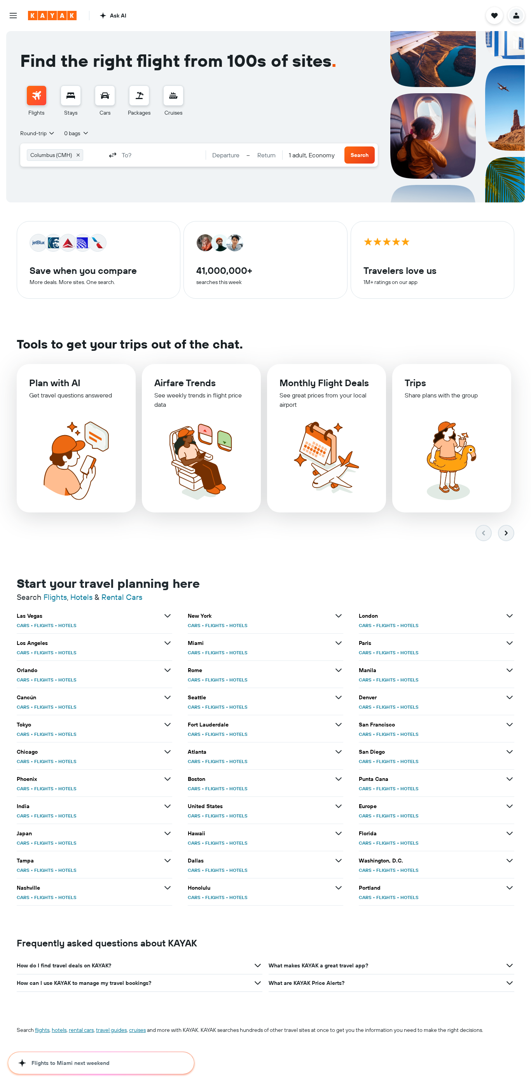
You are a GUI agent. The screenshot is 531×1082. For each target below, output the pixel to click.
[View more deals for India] (167, 806)
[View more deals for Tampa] (167, 860)
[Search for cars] (105, 95)
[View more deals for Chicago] (167, 751)
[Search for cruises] (173, 95)
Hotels (81, 597)
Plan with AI (54, 383)
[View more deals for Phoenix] (167, 779)
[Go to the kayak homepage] (52, 15)
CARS (23, 625)
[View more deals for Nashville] (167, 887)
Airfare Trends (185, 383)
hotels (59, 1029)
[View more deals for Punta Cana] (509, 779)
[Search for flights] (36, 95)
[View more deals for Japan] (167, 833)
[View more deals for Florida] (509, 833)
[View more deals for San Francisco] (509, 724)
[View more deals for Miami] (338, 643)
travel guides (111, 1029)
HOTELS (67, 625)
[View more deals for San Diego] (509, 751)
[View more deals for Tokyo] (167, 724)
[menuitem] (36, 101)
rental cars (81, 1029)
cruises (137, 1029)
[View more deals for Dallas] (338, 860)
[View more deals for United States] (338, 806)
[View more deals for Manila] (509, 670)
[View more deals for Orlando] (167, 670)
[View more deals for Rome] (338, 670)
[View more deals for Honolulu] (338, 887)
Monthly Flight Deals (324, 383)
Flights (55, 597)
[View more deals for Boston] (338, 779)
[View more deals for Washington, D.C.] (509, 860)
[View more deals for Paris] (509, 643)
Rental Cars (121, 597)
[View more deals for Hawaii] (338, 833)
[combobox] (37, 133)
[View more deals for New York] (338, 615)
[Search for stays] (71, 95)
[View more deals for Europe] (509, 806)
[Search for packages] (139, 95)
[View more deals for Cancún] (167, 697)
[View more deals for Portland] (509, 887)
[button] (13, 15)
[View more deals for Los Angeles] (167, 643)
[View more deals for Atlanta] (338, 751)
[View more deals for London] (509, 615)
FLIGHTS (44, 625)
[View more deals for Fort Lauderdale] (338, 724)
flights (42, 1029)
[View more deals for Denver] (509, 697)
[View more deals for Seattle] (338, 697)
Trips (415, 383)
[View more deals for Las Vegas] (167, 615)
